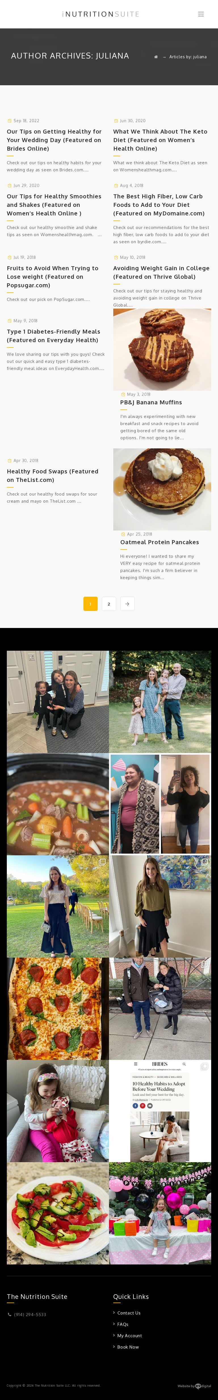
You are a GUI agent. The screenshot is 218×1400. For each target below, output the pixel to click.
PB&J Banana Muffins (151, 402)
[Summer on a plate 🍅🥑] (58, 1213)
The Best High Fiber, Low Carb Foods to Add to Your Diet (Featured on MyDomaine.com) (159, 204)
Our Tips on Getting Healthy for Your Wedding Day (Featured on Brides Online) (54, 140)
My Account (130, 1335)
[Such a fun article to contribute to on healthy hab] (160, 1111)
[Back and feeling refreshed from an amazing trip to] (58, 906)
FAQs (123, 1324)
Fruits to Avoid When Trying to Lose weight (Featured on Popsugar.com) (52, 276)
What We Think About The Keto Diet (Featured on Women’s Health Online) (160, 140)
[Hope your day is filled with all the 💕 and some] (58, 1111)
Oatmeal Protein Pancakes (159, 542)
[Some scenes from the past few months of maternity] (160, 1009)
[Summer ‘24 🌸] (160, 702)
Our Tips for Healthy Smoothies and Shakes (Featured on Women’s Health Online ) (54, 204)
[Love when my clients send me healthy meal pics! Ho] (58, 1009)
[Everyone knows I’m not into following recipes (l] (58, 804)
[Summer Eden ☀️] (160, 1213)
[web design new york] (194, 1388)
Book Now (128, 1347)
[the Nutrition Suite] (109, 14)
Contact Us (129, 1313)
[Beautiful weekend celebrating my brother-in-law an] (160, 906)
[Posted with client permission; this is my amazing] (160, 804)
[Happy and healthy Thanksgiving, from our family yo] (58, 702)
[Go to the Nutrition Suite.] (156, 56)
